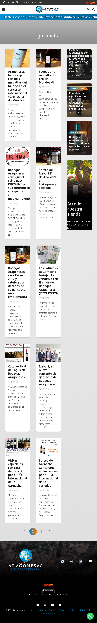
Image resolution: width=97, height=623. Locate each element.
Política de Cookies (58, 610)
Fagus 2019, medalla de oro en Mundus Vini (47, 77)
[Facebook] (4, 2)
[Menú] (3, 9)
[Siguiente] (49, 531)
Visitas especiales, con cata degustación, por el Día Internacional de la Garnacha (17, 472)
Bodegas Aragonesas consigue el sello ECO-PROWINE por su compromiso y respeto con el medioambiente (19, 184)
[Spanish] (93, 2)
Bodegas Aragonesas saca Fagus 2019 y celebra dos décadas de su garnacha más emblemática (17, 282)
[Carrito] (88, 9)
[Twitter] (8, 2)
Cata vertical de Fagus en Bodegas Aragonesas (17, 371)
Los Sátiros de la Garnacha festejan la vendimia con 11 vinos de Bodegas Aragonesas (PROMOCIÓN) (49, 280)
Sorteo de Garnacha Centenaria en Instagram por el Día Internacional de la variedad (48, 472)
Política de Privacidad (80, 610)
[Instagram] (17, 2)
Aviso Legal (41, 610)
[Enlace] (47, 9)
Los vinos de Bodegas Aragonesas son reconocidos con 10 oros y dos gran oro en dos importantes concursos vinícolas (79, 59)
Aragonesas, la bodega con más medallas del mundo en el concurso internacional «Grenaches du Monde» (17, 86)
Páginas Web (48, 613)
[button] (93, 9)
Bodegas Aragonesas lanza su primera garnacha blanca (79, 141)
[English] (90, 2)
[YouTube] (13, 2)
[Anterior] (16, 531)
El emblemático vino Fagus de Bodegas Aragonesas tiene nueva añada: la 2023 (78, 101)
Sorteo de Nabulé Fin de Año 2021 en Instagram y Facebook (47, 179)
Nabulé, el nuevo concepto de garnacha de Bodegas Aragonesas (48, 375)
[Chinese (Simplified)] (87, 2)
